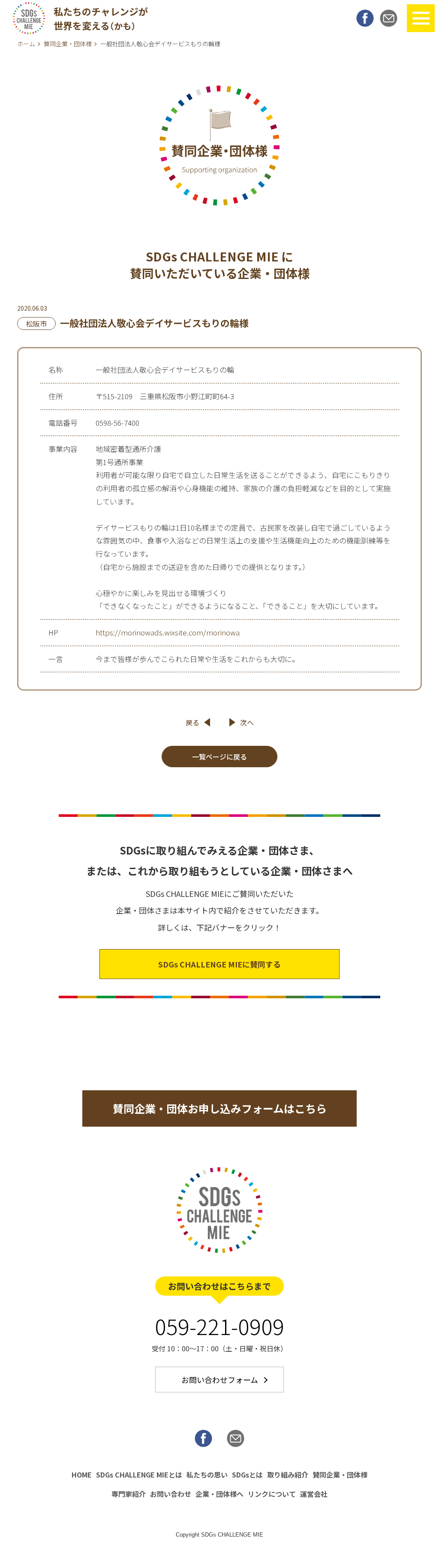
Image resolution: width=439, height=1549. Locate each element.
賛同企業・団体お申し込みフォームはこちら (220, 1108)
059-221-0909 (219, 1325)
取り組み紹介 (287, 1474)
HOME (82, 1474)
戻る (192, 722)
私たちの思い (207, 1474)
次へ (247, 722)
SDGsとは (247, 1474)
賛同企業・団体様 (68, 43)
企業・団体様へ (219, 1494)
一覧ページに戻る (219, 756)
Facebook (365, 18)
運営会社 (314, 1494)
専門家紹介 (128, 1494)
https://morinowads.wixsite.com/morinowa (168, 632)
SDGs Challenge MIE (29, 18)
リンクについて (272, 1494)
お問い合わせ (170, 1494)
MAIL (388, 18)
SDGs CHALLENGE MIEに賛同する (219, 964)
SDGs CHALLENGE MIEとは (139, 1474)
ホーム (26, 43)
